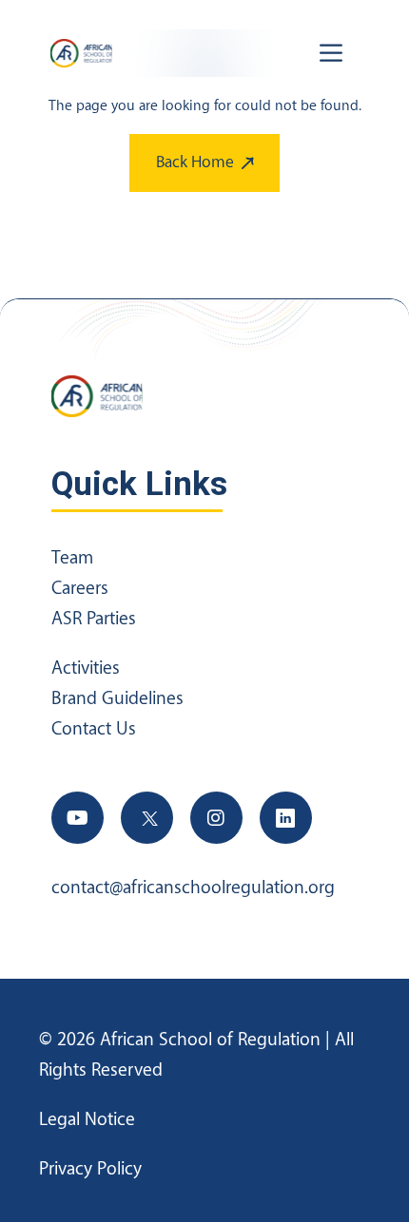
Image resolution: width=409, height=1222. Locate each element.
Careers (79, 588)
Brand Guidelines (117, 698)
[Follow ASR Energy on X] (147, 818)
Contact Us (93, 728)
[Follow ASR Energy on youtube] (77, 818)
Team (72, 557)
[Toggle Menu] (335, 53)
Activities (85, 668)
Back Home (195, 162)
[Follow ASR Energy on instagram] (216, 818)
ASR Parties (93, 618)
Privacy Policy (90, 1168)
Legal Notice (87, 1119)
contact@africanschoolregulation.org (193, 887)
